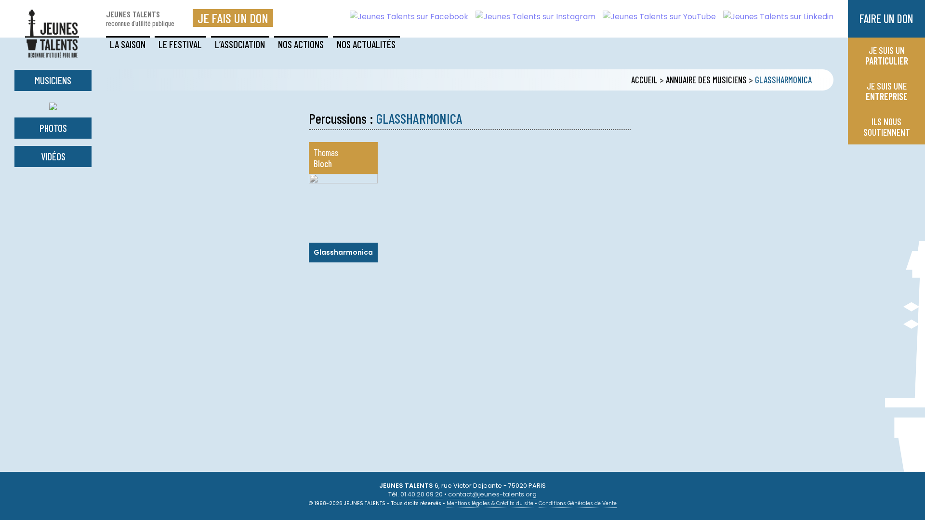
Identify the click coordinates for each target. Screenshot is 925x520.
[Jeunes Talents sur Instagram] (531, 16)
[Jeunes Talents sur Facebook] (405, 16)
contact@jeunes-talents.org (492, 494)
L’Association (240, 44)
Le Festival (180, 44)
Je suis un (886, 55)
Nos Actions (301, 44)
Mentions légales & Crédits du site (490, 503)
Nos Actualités (366, 44)
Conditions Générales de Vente (578, 503)
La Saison (127, 44)
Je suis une (887, 91)
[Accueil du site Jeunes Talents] (52, 51)
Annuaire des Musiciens (706, 80)
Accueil (644, 80)
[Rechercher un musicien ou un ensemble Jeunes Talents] (53, 104)
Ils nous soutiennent (886, 127)
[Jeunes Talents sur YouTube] (655, 16)
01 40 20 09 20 (421, 494)
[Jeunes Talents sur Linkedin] (774, 16)
